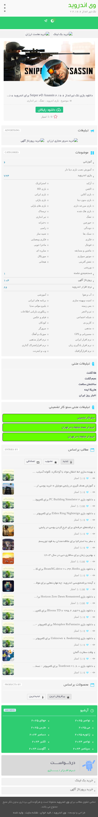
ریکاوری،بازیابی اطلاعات (33, 311)
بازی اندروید (52, 100)
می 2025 (84, 727)
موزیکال (42, 256)
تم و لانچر (86, 311)
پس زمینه (86, 305)
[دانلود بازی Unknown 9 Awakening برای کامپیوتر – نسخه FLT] (8, 646)
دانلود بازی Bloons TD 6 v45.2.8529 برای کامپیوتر (62, 610)
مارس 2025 (38, 727)
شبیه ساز (41, 233)
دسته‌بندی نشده (83, 273)
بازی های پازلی (38, 205)
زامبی (43, 228)
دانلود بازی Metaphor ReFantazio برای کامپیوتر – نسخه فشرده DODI (62, 624)
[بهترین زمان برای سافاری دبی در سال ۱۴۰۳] (8, 563)
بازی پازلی (41, 200)
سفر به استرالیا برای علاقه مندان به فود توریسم (66, 541)
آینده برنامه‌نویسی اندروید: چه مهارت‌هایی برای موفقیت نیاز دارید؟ (62, 583)
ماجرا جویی (40, 244)
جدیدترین (34, 696)
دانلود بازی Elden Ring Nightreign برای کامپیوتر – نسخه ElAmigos (62, 513)
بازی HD (41, 188)
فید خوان (45, 812)
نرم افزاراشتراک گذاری (34, 345)
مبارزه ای (41, 250)
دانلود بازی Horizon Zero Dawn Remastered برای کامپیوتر (62, 596)
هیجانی (42, 261)
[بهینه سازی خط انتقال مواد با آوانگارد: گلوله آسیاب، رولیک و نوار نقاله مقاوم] (8, 480)
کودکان (42, 322)
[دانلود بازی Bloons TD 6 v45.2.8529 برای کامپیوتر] (8, 618)
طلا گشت (91, 373)
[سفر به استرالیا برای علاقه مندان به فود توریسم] (8, 549)
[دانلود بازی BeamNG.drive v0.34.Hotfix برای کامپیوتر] (8, 577)
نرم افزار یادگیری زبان (80, 345)
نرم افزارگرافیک (83, 350)
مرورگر (42, 328)
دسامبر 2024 (37, 734)
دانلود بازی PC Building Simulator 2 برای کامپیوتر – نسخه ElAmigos (62, 499)
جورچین (87, 222)
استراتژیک (41, 183)
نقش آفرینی (85, 261)
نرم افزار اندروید (82, 287)
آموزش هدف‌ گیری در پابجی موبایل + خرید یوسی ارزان (62, 485)
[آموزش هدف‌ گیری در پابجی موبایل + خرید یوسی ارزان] (8, 494)
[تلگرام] (46, 20)
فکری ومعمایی (38, 239)
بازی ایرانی (40, 194)
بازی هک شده (84, 211)
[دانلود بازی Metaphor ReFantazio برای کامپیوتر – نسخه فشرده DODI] (8, 632)
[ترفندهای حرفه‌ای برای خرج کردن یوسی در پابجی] (8, 535)
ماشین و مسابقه (83, 250)
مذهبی (88, 328)
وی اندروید (63, 802)
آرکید (88, 183)
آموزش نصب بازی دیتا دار (78, 169)
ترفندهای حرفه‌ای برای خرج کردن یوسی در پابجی (66, 527)
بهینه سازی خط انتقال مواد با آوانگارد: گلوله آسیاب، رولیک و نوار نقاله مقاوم (62, 471)
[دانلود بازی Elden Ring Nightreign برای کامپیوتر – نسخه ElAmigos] (8, 521)
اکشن (88, 188)
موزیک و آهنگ (39, 334)
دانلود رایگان (46, 109)
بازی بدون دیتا (84, 200)
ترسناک (42, 211)
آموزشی (87, 161)
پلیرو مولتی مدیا (38, 305)
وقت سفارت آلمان (83, 652)
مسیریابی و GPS (83, 334)
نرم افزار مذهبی (37, 339)
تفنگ (41, 100)
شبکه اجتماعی (84, 317)
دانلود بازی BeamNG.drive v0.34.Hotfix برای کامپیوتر (62, 569)
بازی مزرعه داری (82, 205)
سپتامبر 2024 (81, 749)
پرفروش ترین (57, 696)
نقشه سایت (31, 812)
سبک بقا (87, 233)
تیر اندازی (32, 100)
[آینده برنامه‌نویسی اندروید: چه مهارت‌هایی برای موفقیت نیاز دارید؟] (8, 591)
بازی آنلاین (86, 194)
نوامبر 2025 (82, 720)
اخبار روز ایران (87, 395)
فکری (88, 239)
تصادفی (30, 461)
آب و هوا (87, 294)
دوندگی (87, 228)
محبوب (48, 461)
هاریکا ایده (90, 389)
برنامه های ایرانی (37, 300)
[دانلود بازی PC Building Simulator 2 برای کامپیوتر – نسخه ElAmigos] (8, 507)
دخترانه (42, 222)
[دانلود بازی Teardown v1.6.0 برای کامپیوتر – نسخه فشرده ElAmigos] (8, 674)
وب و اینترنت (39, 350)
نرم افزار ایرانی (83, 339)
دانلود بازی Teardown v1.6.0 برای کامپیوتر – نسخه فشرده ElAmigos (62, 666)
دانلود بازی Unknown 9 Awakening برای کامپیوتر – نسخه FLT (62, 638)
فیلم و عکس (39, 317)
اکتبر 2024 (39, 742)
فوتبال (88, 244)
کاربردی (87, 322)
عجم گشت (90, 378)
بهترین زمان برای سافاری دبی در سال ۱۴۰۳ (68, 555)
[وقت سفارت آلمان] (8, 660)
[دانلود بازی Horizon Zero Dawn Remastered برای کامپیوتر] (8, 605)
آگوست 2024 (37, 749)
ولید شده (18, 812)
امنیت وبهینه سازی (81, 300)
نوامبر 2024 (82, 742)
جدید (65, 461)
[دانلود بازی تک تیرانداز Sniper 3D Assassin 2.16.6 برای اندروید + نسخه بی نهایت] (55, 86)
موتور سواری (84, 256)
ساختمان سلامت (87, 384)
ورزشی (87, 267)
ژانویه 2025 (82, 734)
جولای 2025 (38, 720)
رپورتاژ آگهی (85, 280)
